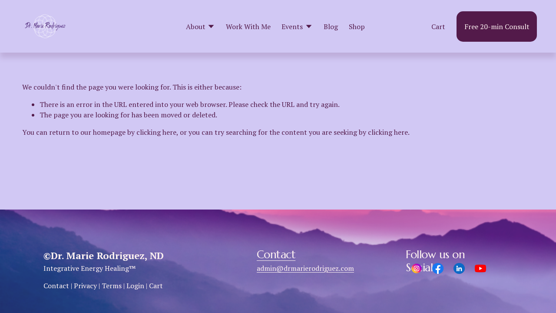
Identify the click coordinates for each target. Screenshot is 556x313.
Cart (438, 26)
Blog (331, 26)
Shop (357, 26)
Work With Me (248, 26)
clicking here (156, 132)
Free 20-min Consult (497, 26)
